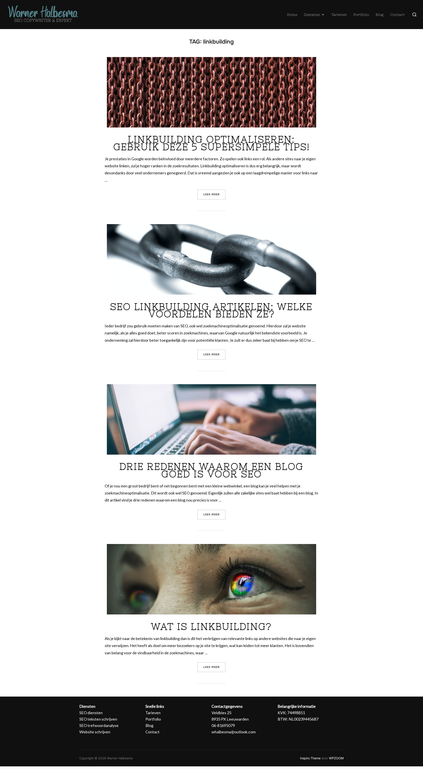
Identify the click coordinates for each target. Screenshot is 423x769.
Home (292, 15)
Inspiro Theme (310, 758)
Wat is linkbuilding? (211, 626)
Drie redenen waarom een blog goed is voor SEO (211, 470)
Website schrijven (94, 731)
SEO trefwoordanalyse (99, 725)
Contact (397, 15)
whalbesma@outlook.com (234, 731)
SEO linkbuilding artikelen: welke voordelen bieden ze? (211, 310)
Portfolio (361, 15)
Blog (380, 15)
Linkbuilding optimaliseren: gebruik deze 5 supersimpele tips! (211, 143)
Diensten (312, 15)
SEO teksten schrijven (98, 719)
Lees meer (214, 193)
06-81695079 (223, 725)
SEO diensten (91, 712)
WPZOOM (336, 758)
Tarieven (339, 15)
